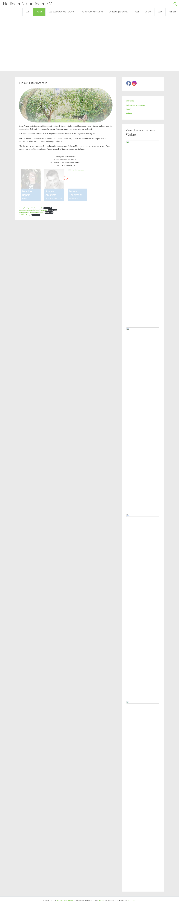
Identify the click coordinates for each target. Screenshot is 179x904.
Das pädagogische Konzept (62, 11)
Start (28, 11)
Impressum (130, 100)
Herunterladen (47, 208)
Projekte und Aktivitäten (92, 11)
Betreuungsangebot (118, 11)
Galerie (148, 11)
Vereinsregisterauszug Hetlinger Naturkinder (33, 210)
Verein (39, 11)
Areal (136, 11)
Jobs (160, 11)
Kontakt (172, 11)
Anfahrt (129, 113)
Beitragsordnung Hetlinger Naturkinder (31, 212)
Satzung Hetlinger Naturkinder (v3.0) (30, 208)
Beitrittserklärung (24, 215)
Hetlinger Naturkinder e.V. (27, 3)
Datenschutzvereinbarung (135, 105)
